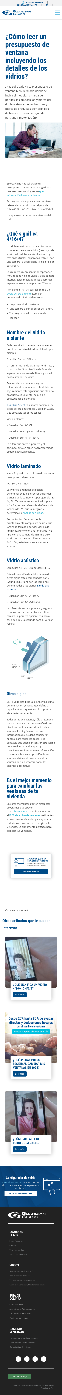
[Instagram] (35, 1359)
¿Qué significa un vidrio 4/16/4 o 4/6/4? (30, 986)
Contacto (13, 1245)
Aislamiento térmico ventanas (21, 1313)
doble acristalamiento (19, 293)
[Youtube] (43, 1359)
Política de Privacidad (18, 1254)
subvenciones (19, 811)
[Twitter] (26, 1359)
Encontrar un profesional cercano (23, 1338)
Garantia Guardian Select (20, 1347)
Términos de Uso (16, 1250)
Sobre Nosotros (16, 1241)
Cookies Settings (19, 1376)
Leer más (19, 994)
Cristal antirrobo (16, 1304)
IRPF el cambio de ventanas (24, 815)
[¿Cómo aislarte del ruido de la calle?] (31, 1116)
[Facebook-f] (18, 1359)
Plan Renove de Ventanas (20, 1275)
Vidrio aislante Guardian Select (22, 1342)
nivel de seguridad (33, 513)
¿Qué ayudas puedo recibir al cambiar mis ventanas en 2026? (29, 1063)
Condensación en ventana (20, 1318)
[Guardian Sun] (16, 12)
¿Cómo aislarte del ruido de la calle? (27, 1141)
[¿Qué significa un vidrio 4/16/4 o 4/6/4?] (31, 962)
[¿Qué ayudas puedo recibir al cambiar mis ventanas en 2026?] (31, 1037)
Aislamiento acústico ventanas (22, 1309)
